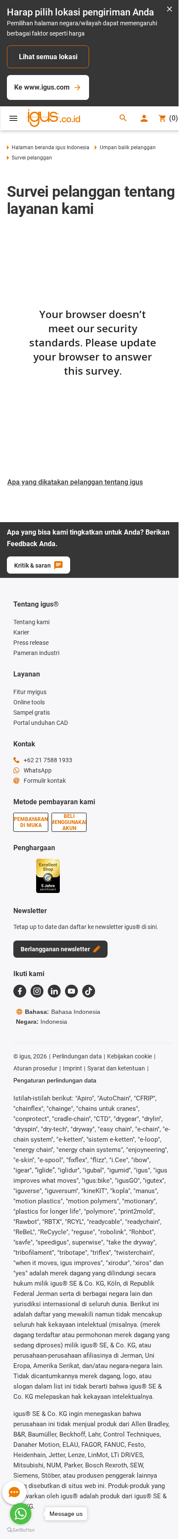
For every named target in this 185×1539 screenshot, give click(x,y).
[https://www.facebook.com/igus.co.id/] (19, 991)
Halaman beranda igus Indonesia (50, 147)
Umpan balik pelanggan (127, 147)
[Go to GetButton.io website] (20, 1530)
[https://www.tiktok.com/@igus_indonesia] (88, 991)
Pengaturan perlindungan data (54, 1080)
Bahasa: (62, 1011)
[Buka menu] (13, 118)
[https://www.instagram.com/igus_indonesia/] (37, 991)
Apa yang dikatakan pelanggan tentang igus (75, 482)
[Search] (123, 118)
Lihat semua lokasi (48, 57)
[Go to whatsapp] (20, 1513)
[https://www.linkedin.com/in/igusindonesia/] (54, 991)
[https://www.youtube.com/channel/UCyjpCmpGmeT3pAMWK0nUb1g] (71, 991)
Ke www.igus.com (42, 87)
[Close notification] (169, 9)
